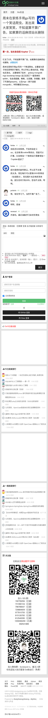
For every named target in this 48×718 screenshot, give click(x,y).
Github (33, 681)
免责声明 (20, 684)
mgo (30, 132)
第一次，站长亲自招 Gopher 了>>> (18, 51)
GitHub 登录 (25, 312)
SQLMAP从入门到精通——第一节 (17, 381)
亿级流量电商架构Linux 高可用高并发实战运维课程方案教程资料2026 (25, 395)
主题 (12, 12)
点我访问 (14, 62)
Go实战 (20, 12)
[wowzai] (6, 213)
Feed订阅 (14, 686)
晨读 (26, 681)
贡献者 (19, 681)
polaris (13, 190)
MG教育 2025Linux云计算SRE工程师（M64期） (22, 418)
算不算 (9, 132)
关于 (6, 681)
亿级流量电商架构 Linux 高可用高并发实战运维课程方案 (25, 492)
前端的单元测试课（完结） (15, 389)
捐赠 (37, 684)
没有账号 (39, 226)
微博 (13, 126)
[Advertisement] (21, 347)
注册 (12, 304)
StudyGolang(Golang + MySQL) (25, 699)
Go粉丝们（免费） (33, 669)
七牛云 (10, 701)
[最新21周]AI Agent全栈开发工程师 (17, 414)
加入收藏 (6, 126)
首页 (5, 12)
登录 (24, 226)
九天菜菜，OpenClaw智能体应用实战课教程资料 (23, 407)
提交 (40, 267)
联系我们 (29, 684)
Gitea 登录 (24, 318)
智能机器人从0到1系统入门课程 (16, 385)
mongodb (10, 136)
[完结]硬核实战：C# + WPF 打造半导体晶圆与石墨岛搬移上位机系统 (25, 527)
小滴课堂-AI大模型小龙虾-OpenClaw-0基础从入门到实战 (25, 424)
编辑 (5, 233)
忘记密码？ (41, 304)
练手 (20, 132)
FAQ (12, 681)
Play (12, 684)
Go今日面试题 (10, 326)
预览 (12, 233)
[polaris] (6, 192)
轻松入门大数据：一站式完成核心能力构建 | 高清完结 (24, 375)
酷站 (6, 686)
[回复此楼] (43, 145)
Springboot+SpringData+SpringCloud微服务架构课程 (24, 506)
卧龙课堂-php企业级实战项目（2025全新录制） (22, 401)
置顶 (12, 40)
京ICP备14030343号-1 (13, 714)
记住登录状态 (10, 296)
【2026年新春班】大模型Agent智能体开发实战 (22, 512)
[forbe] (41, 19)
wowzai (14, 211)
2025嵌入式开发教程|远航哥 (15, 502)
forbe (4, 37)
